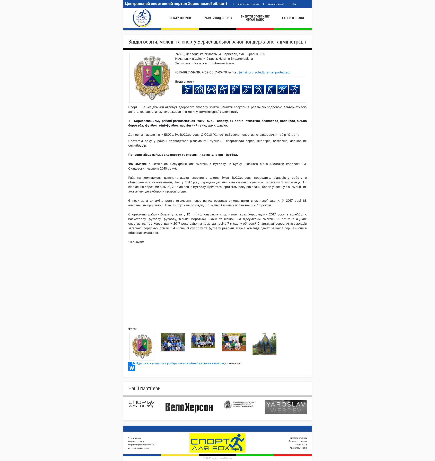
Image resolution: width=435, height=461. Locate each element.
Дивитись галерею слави (138, 448)
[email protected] (251, 72)
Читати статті (301, 444)
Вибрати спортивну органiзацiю (255, 18)
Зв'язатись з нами (276, 4)
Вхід (294, 4)
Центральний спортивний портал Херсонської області (176, 3)
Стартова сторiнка (298, 438)
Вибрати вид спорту (217, 18)
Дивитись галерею (298, 441)
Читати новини (180, 18)
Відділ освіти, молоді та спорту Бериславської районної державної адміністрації (181, 363)
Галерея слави (293, 18)
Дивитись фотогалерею (248, 4)
